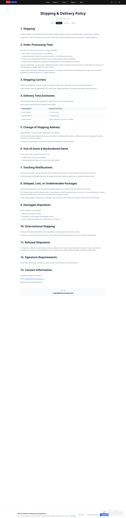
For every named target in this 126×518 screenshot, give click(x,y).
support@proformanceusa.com (34, 279)
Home (47, 2)
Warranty (66, 23)
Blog (81, 2)
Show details (73, 516)
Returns (74, 23)
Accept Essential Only (92, 514)
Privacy (52, 23)
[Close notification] (123, 509)
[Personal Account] (115, 2)
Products (55, 2)
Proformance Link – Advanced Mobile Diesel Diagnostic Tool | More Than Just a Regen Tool (115, 512)
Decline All (81, 514)
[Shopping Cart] (119, 2)
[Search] (112, 2)
